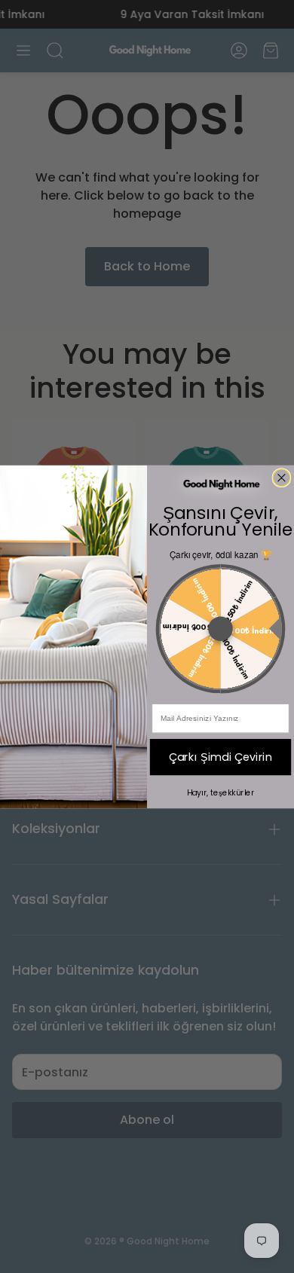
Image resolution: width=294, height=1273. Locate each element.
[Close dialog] (281, 477)
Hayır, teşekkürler (221, 792)
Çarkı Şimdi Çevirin (221, 756)
